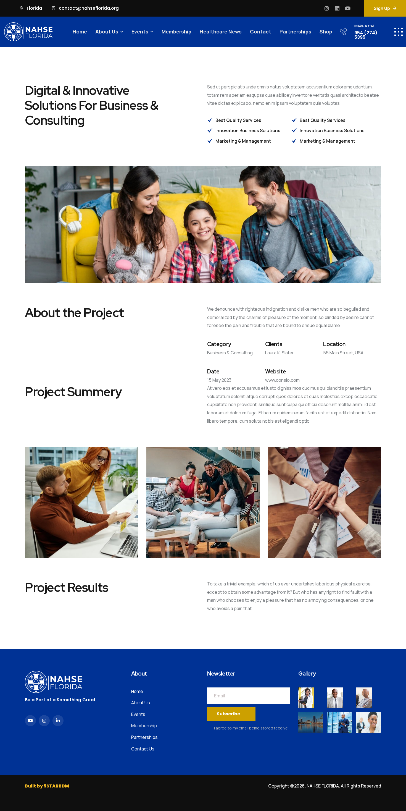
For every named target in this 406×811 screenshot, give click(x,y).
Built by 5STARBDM (47, 786)
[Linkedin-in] (58, 720)
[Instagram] (326, 8)
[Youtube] (347, 8)
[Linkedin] (337, 8)
